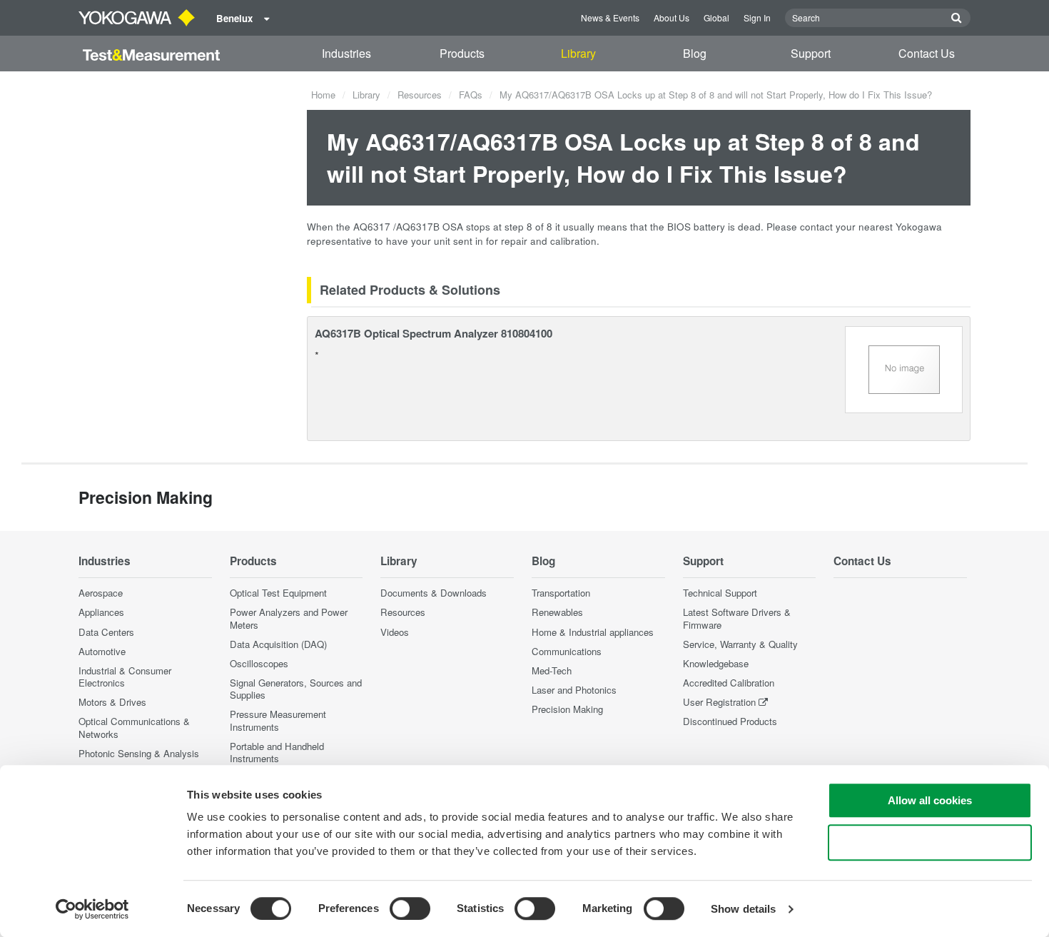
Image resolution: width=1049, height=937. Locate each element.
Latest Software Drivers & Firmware (737, 618)
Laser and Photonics (574, 690)
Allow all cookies (930, 800)
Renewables (557, 612)
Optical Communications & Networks (134, 727)
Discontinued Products (730, 721)
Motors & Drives (112, 702)
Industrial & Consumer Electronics (124, 676)
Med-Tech (552, 670)
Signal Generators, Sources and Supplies (296, 689)
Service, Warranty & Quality (740, 644)
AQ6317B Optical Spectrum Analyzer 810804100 (433, 333)
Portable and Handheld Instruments (277, 752)
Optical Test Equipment (278, 592)
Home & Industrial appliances (593, 632)
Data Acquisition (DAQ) (278, 644)
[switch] (410, 908)
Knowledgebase (716, 663)
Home (323, 94)
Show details (743, 909)
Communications (567, 651)
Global (716, 17)
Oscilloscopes (259, 663)
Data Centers (106, 632)
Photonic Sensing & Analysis (138, 753)
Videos (394, 632)
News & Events (610, 17)
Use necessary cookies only (930, 842)
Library (578, 53)
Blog (694, 53)
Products (462, 53)
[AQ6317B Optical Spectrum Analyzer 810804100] (904, 367)
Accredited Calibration (728, 682)
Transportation (561, 592)
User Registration (719, 702)
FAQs (470, 94)
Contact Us (926, 53)
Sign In (757, 17)
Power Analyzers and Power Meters (289, 618)
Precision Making (567, 709)
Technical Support (720, 592)
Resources (419, 94)
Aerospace (100, 592)
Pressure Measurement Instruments (278, 720)
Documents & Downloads (433, 592)
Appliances (101, 612)
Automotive (102, 651)
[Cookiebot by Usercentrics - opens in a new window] (92, 909)
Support (811, 53)
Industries (346, 53)
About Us (671, 17)
